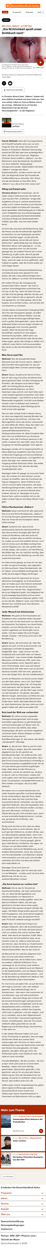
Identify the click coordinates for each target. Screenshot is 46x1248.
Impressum (7, 1229)
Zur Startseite (8, 1177)
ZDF (18, 1235)
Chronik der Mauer (10, 1239)
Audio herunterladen (14, 90)
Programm (17, 12)
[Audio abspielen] (40, 62)
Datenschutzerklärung (12, 1221)
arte (33, 1235)
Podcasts (29, 12)
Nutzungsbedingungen (12, 1225)
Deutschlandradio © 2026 (14, 1243)
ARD (12, 1235)
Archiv (6, 20)
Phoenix (26, 1235)
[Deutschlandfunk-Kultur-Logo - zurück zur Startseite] (23, 6)
